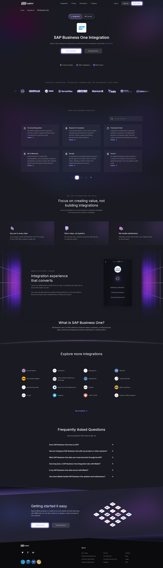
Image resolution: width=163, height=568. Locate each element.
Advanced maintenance (89, 556)
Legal (127, 559)
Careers (127, 553)
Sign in (116, 3)
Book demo (137, 3)
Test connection (71, 51)
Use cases (85, 553)
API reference (107, 556)
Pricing (74, 3)
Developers (83, 3)
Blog (126, 556)
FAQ (126, 562)
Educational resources (110, 559)
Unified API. (109, 43)
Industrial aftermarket (88, 562)
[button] (64, 3)
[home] (27, 3)
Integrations (64, 3)
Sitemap (105, 562)
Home (22, 10)
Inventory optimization (88, 559)
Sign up (125, 3)
